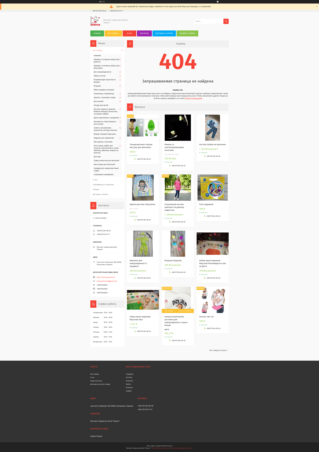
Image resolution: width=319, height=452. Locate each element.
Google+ (129, 391)
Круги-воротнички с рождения (106, 118)
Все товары (94, 374)
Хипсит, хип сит (206, 317)
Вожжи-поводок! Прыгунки (105, 134)
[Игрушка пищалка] (178, 244)
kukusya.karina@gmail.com (107, 281)
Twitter (128, 384)
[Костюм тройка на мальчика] (213, 128)
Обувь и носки (99, 76)
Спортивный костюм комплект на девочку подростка (174, 207)
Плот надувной (206, 204)
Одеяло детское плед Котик (142, 204)
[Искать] (226, 21)
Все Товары (113, 33)
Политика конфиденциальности (182, 448)
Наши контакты (96, 381)
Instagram (129, 374)
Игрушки (97, 86)
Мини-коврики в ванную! (104, 90)
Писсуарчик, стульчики (103, 142)
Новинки (97, 56)
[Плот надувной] (213, 187)
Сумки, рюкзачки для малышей (106, 160)
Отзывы (96, 189)
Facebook (129, 381)
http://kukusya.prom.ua (106, 277)
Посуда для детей (101, 105)
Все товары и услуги (217, 350)
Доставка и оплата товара (100, 384)
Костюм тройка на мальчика (212, 145)
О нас (129, 33)
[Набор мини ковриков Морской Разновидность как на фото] (213, 244)
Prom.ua (170, 446)
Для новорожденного (102, 72)
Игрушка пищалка (173, 261)
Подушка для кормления (104, 138)
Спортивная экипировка (104, 174)
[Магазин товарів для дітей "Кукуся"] (95, 25)
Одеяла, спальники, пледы (105, 97)
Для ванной (98, 101)
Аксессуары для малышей (104, 164)
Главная (97, 33)
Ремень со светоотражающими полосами (174, 147)
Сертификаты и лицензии (103, 185)
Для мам (97, 157)
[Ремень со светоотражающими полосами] (178, 128)
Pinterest (129, 387)
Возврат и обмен (187, 33)
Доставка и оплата (164, 33)
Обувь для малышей (193, 98)
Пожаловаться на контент (160, 448)
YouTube (129, 377)
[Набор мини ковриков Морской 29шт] (143, 300)
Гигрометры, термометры (104, 94)
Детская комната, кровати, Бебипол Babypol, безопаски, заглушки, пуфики (106, 111)
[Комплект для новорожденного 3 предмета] (143, 244)
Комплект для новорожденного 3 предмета (138, 263)
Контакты (144, 33)
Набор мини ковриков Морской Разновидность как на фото (212, 263)
